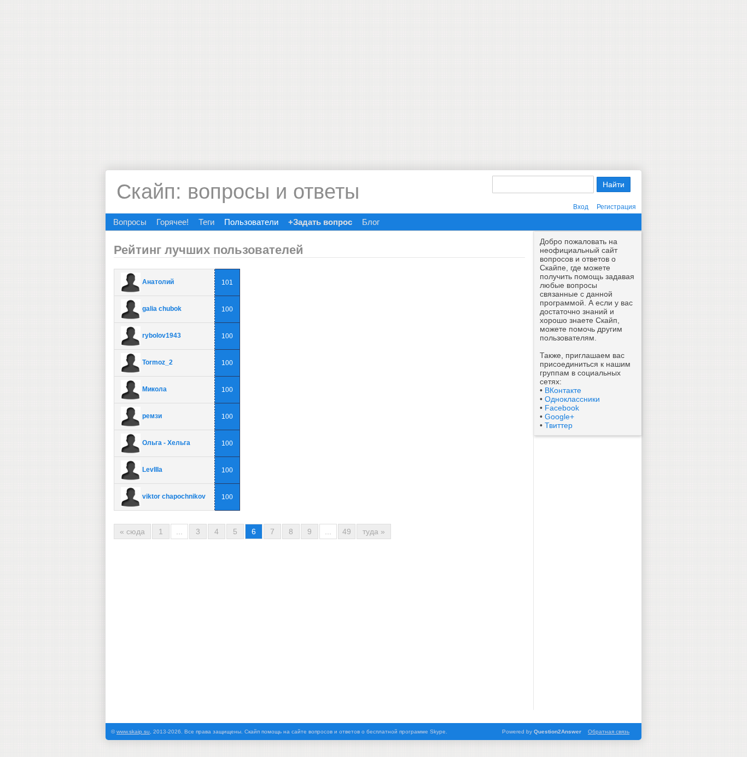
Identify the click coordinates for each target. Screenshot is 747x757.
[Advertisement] (373, 76)
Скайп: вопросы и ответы (237, 191)
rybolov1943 (161, 335)
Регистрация (616, 207)
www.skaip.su (133, 732)
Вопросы (130, 222)
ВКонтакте (563, 390)
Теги (206, 222)
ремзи (152, 416)
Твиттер (559, 425)
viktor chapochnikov (174, 496)
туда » (374, 531)
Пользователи (251, 222)
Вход (580, 207)
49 (346, 531)
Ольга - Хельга (166, 443)
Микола (154, 389)
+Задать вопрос (320, 222)
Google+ (559, 416)
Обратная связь (608, 732)
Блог (371, 222)
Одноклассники (572, 399)
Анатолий (158, 282)
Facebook (562, 407)
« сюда (132, 531)
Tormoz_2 (157, 362)
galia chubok (162, 309)
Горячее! (172, 222)
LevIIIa (152, 469)
